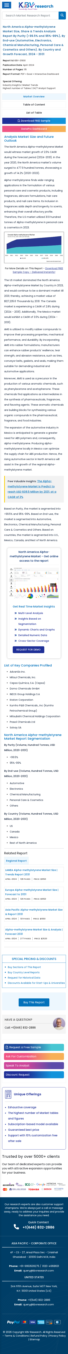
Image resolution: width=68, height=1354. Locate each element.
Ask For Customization (21, 1056)
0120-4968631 (50, 1266)
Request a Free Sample (25, 1047)
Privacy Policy (57, 1336)
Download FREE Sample (35, 121)
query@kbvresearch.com (38, 1270)
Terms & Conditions (17, 1336)
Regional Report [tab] (16, 861)
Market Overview (34, 96)
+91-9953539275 (29, 1266)
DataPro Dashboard (34, 129)
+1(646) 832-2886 (23, 1027)
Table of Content (34, 104)
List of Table (34, 112)
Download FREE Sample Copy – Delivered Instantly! (38, 270)
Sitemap (35, 1339)
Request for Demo (28, 649)
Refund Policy (39, 1336)
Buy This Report (34, 1002)
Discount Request (18, 1075)
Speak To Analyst (17, 1066)
